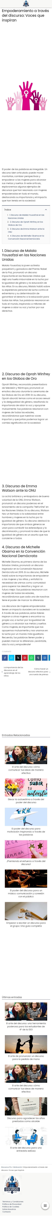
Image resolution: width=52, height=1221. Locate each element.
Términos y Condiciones (12, 1201)
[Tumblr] (38, 658)
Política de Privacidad (11, 1204)
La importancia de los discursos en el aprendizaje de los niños (13, 671)
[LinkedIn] (45, 658)
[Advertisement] (26, 49)
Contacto (6, 1212)
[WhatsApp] (31, 658)
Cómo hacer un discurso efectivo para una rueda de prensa (38, 672)
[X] (18, 658)
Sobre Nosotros (9, 1209)
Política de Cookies (10, 1206)
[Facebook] (5, 658)
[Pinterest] (25, 658)
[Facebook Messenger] (11, 658)
